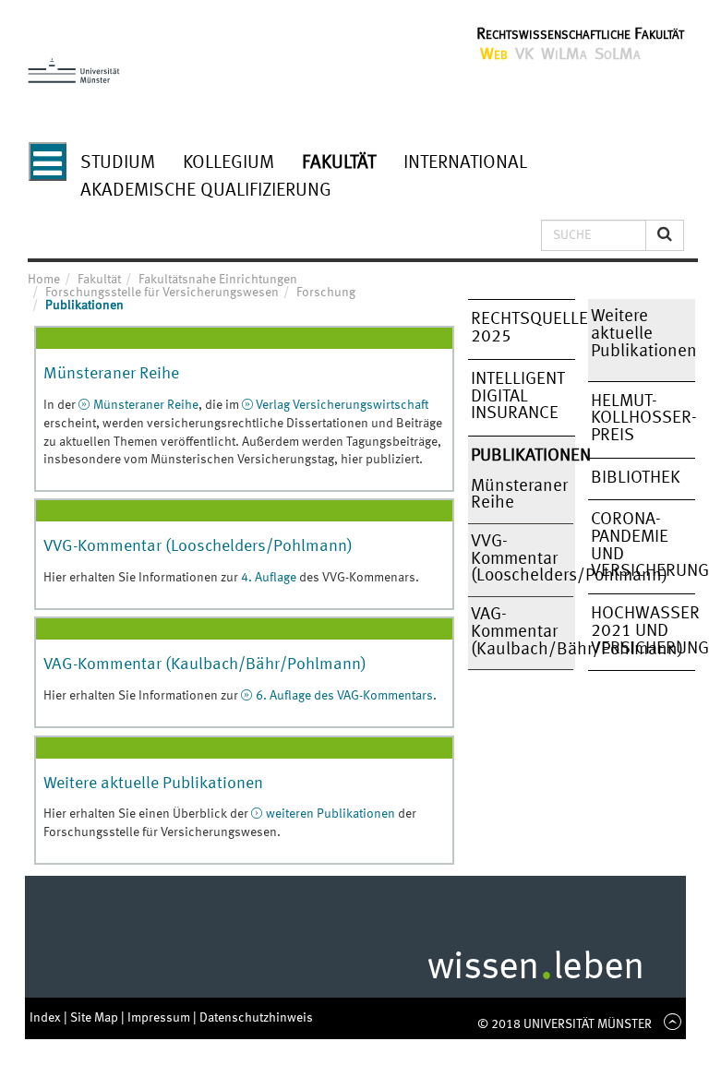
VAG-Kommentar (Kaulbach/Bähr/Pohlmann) (205, 664)
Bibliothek (635, 478)
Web (493, 54)
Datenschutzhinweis (256, 1017)
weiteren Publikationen (330, 814)
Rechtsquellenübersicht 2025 (522, 328)
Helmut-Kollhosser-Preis (642, 418)
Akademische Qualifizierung (205, 191)
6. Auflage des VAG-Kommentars (344, 695)
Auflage (274, 577)
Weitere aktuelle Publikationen (153, 783)
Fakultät (339, 163)
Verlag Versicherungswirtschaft (342, 405)
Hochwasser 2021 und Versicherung (642, 630)
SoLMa (617, 54)
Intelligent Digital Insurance (518, 396)
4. (246, 577)
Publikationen (522, 456)
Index (47, 1017)
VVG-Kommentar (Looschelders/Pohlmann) (198, 546)
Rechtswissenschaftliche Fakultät (580, 34)
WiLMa (564, 54)
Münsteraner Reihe (111, 373)
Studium (117, 163)
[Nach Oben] (669, 1024)
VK (524, 54)
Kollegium (228, 163)
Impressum (160, 1017)
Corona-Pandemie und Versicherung (642, 545)
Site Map (95, 1017)
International (465, 163)
